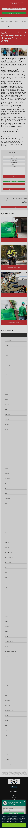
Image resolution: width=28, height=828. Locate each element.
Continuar (14, 824)
